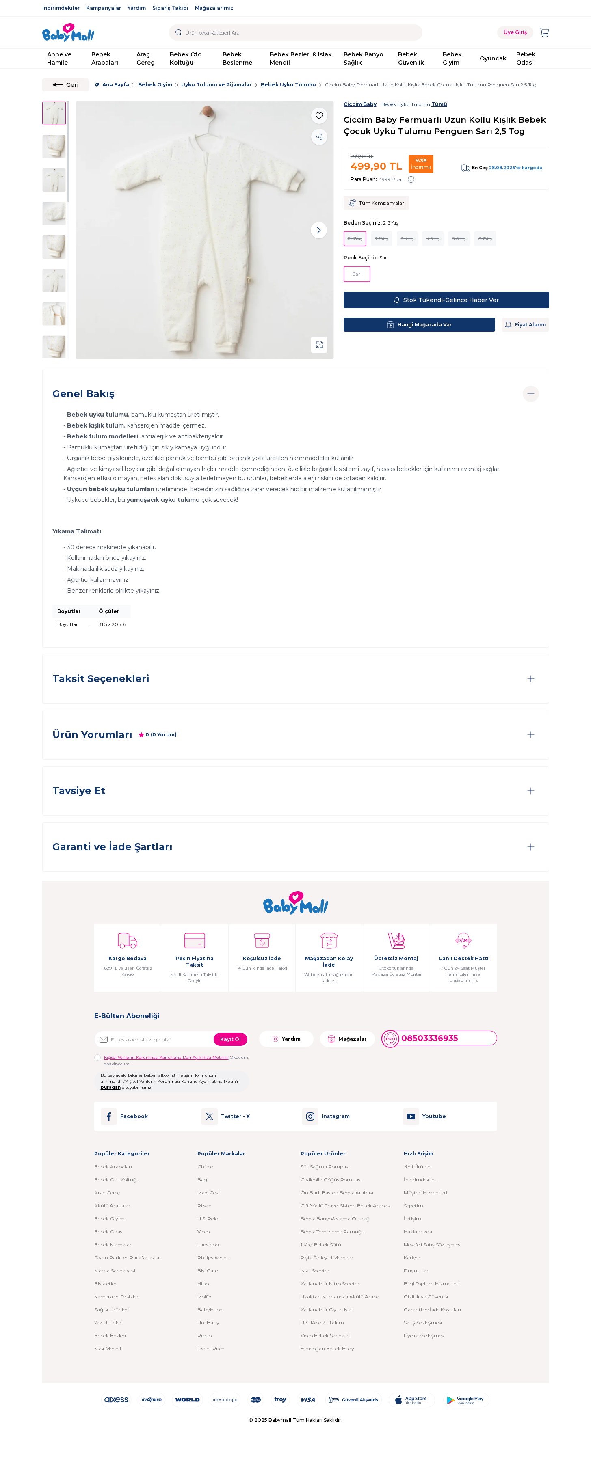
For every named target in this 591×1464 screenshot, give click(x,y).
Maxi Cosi (208, 1193)
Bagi (202, 1180)
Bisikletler (105, 1283)
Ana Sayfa (115, 85)
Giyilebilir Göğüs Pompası (331, 1180)
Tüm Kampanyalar (381, 203)
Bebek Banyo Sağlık (363, 58)
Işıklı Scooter (315, 1271)
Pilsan (204, 1206)
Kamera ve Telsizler (116, 1296)
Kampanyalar (103, 8)
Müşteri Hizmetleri (425, 1193)
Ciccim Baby (360, 104)
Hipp (203, 1283)
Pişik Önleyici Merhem (327, 1258)
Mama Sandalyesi (114, 1271)
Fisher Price (210, 1348)
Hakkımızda (418, 1232)
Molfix (204, 1296)
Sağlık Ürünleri (111, 1309)
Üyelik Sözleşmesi (424, 1335)
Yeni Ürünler (418, 1167)
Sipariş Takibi (170, 8)
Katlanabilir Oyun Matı (328, 1309)
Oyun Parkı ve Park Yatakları (128, 1258)
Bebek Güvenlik (411, 58)
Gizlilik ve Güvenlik (426, 1296)
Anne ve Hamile (59, 58)
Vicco (203, 1232)
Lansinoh (208, 1245)
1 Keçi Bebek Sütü (321, 1245)
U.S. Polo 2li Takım (322, 1322)
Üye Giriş (515, 32)
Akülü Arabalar (112, 1206)
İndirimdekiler (61, 8)
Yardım (137, 8)
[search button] (179, 32)
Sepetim (413, 1206)
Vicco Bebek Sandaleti (326, 1335)
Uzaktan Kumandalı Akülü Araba (340, 1296)
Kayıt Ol (230, 1039)
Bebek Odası (525, 58)
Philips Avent (213, 1258)
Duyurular (416, 1271)
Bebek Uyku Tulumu (288, 85)
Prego (204, 1335)
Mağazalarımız (214, 8)
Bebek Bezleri (110, 1335)
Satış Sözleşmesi (423, 1322)
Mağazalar (352, 1039)
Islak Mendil (107, 1348)
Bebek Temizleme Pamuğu (333, 1232)
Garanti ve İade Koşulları (432, 1309)
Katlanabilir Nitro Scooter (330, 1283)
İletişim (412, 1219)
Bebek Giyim (452, 58)
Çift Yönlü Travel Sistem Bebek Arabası (346, 1206)
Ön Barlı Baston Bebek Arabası (337, 1193)
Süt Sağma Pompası (325, 1167)
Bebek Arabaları (104, 58)
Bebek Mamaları (113, 1245)
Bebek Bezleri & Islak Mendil (301, 58)
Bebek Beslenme (237, 58)
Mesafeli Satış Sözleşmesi (432, 1245)
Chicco (205, 1167)
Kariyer (412, 1258)
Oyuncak (493, 58)
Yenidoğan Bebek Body (327, 1348)
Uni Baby (208, 1322)
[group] (204, 230)
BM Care (207, 1271)
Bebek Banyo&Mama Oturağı (336, 1219)
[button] (90, 230)
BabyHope (209, 1309)
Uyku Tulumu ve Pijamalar (216, 85)
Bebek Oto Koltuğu (186, 58)
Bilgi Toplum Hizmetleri (431, 1283)
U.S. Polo (207, 1219)
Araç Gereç (145, 58)
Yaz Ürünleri (108, 1322)
